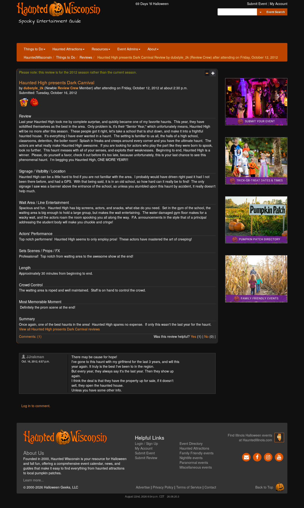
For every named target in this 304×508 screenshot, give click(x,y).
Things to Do (33, 49)
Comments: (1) (30, 336)
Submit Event (257, 3)
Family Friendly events (197, 453)
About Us (33, 452)
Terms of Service (189, 487)
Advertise (143, 487)
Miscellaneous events (196, 467)
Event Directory (191, 443)
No (206, 336)
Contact (210, 487)
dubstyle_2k (33, 87)
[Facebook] (257, 456)
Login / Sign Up (146, 443)
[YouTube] (279, 456)
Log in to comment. (35, 405)
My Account (278, 3)
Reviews (86, 57)
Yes (193, 336)
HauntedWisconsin (38, 57)
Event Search (275, 12)
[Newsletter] (246, 456)
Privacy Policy (163, 487)
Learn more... (33, 480)
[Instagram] (268, 456)
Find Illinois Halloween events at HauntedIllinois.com (250, 437)
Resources (100, 49)
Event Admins (127, 49)
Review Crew (68, 87)
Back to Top (264, 487)
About (151, 49)
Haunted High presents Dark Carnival (56, 82)
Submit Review (146, 457)
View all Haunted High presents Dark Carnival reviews (59, 329)
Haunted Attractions (67, 49)
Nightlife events (191, 457)
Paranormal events (194, 462)
